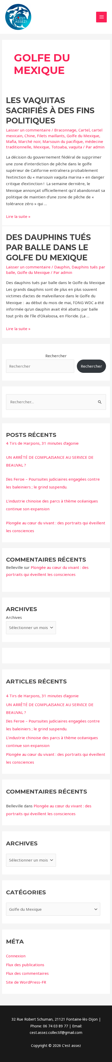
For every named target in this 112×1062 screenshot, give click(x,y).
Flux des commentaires (27, 973)
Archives (14, 617)
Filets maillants (51, 135)
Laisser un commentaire (28, 130)
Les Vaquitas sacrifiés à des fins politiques (50, 110)
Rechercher (56, 355)
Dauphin (62, 266)
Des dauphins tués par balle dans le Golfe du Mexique (48, 247)
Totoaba (59, 146)
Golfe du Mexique (83, 135)
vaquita (75, 146)
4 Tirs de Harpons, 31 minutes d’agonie (42, 443)
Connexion (16, 955)
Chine (29, 135)
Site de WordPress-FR (26, 982)
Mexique (41, 146)
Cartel (84, 130)
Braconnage (65, 130)
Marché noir (29, 141)
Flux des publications (25, 964)
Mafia (11, 141)
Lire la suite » (18, 216)
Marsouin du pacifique (62, 141)
